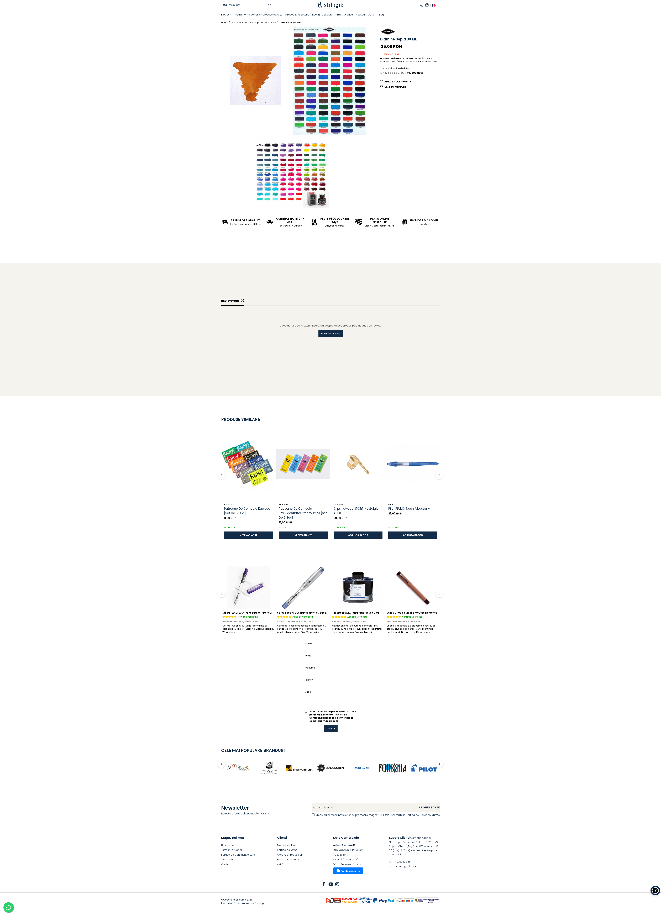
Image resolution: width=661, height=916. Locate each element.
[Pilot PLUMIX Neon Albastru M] (413, 464)
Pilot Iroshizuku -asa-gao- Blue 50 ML (355, 612)
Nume (308, 655)
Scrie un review (330, 333)
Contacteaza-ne (350, 871)
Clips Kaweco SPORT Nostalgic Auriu (356, 511)
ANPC (280, 864)
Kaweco (228, 504)
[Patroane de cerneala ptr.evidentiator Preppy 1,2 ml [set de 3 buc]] (303, 464)
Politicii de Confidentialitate (328, 716)
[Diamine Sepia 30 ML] (255, 80)
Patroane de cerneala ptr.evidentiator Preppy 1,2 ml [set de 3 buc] (303, 513)
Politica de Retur (287, 850)
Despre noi (227, 845)
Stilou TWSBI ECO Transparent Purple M (247, 612)
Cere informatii (395, 86)
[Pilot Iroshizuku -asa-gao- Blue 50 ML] (358, 587)
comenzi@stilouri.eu (405, 866)
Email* (308, 643)
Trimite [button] (330, 728)
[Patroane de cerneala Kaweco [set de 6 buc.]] (249, 464)
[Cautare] (270, 5)
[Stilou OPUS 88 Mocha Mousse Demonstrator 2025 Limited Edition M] (412, 587)
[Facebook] (324, 884)
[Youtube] (331, 884)
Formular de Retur (288, 859)
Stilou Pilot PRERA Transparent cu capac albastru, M (310, 612)
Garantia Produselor (289, 854)
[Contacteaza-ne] (421, 5)
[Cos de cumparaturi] (427, 5)
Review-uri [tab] (232, 301)
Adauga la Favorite (397, 81)
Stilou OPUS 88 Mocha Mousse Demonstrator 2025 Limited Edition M (430, 612)
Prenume (310, 667)
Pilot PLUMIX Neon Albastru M (409, 509)
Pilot (390, 504)
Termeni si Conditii (232, 850)
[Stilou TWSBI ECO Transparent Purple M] (248, 587)
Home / (225, 22)
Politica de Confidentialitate (423, 815)
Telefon (309, 679)
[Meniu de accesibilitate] (655, 890)
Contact (226, 864)
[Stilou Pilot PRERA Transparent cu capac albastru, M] (303, 587)
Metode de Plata (287, 845)
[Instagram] (337, 884)
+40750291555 (402, 862)
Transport (227, 859)
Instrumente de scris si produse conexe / (254, 22)
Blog (381, 14)
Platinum (283, 504)
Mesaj (308, 691)
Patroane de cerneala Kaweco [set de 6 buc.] (247, 511)
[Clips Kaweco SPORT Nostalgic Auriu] (358, 464)
